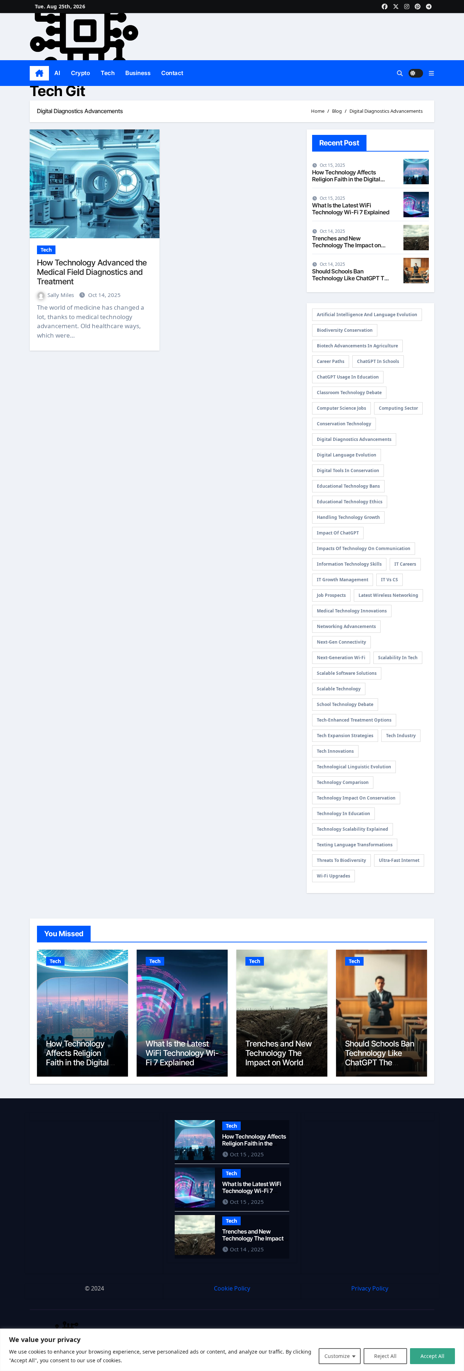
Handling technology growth (348, 517)
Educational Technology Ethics (349, 502)
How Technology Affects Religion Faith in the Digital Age (346, 179)
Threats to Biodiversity (341, 860)
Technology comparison (343, 782)
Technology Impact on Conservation (356, 798)
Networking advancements (346, 626)
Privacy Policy (369, 1288)
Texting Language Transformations (355, 845)
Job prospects (331, 595)
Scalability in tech (398, 657)
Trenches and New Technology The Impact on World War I (346, 245)
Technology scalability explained (352, 829)
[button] (431, 73)
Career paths (330, 361)
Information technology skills (349, 564)
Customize (337, 1356)
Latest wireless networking (388, 595)
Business (137, 73)
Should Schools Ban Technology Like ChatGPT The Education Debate (351, 278)
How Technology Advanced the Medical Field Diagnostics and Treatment (92, 272)
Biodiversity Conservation (345, 330)
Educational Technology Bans (348, 486)
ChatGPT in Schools (378, 361)
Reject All (385, 1356)
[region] (232, 1350)
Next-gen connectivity (341, 642)
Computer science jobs (341, 408)
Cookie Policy (232, 1288)
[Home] (39, 73)
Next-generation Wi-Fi (341, 657)
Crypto (80, 73)
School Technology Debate (345, 704)
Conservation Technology (344, 424)
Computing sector (398, 408)
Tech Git (57, 91)
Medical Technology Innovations (352, 611)
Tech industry (401, 735)
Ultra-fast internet (399, 860)
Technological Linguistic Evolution (354, 767)
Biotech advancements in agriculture (357, 346)
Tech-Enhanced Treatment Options (354, 720)
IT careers (405, 564)
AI (57, 73)
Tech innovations (335, 751)
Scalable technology (339, 689)
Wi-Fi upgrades (333, 876)
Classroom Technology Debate (349, 392)
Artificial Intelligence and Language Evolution (367, 314)
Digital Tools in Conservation (348, 470)
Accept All (432, 1356)
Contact (172, 73)
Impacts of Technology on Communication (363, 548)
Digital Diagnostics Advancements (354, 439)
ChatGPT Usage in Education (348, 377)
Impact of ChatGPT (338, 533)
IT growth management (342, 580)
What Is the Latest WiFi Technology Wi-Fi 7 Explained (350, 209)
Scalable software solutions (347, 673)
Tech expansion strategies (345, 735)
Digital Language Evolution (346, 455)
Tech (108, 73)
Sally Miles (61, 294)
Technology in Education (343, 813)
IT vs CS (389, 580)
